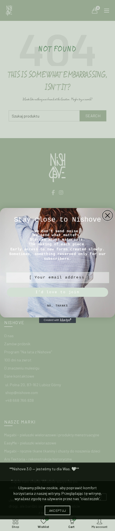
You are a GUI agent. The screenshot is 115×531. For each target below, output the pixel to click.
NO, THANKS (57, 306)
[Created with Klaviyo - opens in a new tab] (57, 320)
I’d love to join (57, 292)
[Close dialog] (107, 215)
